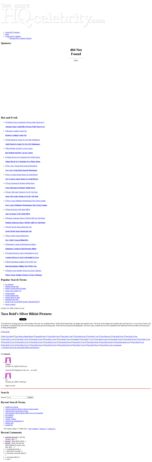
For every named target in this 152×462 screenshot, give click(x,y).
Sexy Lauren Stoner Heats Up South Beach (21, 179)
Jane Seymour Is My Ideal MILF (17, 214)
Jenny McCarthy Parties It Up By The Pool (21, 196)
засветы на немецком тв (14, 421)
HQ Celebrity (33, 429)
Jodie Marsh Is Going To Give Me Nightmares (22, 144)
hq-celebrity (9, 284)
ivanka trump (10, 293)
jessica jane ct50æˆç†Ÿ (13, 291)
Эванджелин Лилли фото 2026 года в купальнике (24, 413)
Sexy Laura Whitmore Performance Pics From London (26, 205)
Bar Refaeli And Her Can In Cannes (19, 153)
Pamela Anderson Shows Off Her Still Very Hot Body (25, 223)
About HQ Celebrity (12, 32)
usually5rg (9, 425)
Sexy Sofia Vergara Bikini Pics (16, 240)
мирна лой (9, 423)
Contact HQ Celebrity (13, 36)
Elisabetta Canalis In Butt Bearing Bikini (20, 249)
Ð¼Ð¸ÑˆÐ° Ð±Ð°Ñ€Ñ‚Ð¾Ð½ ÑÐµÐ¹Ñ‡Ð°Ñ (22, 302)
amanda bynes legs (12, 299)
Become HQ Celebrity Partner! (21, 38)
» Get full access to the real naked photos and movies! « (20, 347)
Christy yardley (10, 419)
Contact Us (51, 429)
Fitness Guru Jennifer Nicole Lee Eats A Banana (23, 275)
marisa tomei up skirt (12, 297)
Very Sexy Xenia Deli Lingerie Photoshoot (21, 170)
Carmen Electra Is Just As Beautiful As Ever (22, 257)
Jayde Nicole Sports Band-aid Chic (18, 231)
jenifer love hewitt (11, 407)
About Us (42, 429)
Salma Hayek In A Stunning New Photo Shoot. (22, 161)
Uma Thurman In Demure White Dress (20, 188)
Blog (7, 34)
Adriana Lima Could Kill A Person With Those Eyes (25, 127)
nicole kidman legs (11, 295)
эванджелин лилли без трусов (16, 411)
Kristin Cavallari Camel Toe (16, 135)
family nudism (10, 304)
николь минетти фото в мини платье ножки (22, 409)
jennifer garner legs (12, 286)
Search (3, 397)
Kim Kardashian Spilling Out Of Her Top (20, 266)
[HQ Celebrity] (57, 29)
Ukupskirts (9, 417)
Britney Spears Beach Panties (15, 288)
